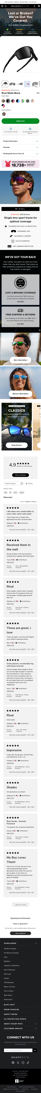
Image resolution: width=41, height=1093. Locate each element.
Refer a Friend (9, 986)
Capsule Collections (11, 965)
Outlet (6, 978)
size (5, 492)
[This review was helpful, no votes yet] (28, 530)
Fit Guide (6, 147)
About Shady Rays (13, 1024)
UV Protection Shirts (15, 1019)
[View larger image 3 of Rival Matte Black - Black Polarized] (20, 84)
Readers (7, 961)
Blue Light (9, 1005)
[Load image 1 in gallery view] (20, 59)
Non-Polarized (9, 969)
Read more (11, 685)
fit (10, 492)
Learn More (20, 301)
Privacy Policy (25, 1089)
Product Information (10, 141)
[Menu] (2, 6)
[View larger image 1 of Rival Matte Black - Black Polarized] (5, 84)
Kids (5, 957)
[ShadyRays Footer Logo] (20, 1057)
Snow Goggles (11, 1009)
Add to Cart (20, 121)
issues (22, 492)
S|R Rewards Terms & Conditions (11, 1089)
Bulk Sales (8, 995)
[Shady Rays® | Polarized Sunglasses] (20, 6)
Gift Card (7, 974)
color (15, 492)
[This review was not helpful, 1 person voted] (32, 892)
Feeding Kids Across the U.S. (13, 153)
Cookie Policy (34, 1089)
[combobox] (29, 502)
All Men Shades (10, 948)
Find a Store (8, 991)
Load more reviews (21, 905)
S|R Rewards (9, 982)
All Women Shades (11, 953)
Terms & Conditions (20, 1091)
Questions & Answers (20, 918)
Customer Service (13, 1028)
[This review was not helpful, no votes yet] (32, 530)
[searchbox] (12, 483)
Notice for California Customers (26, 1087)
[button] (20, 933)
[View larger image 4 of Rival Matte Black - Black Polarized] (34, 84)
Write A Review (20, 475)
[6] (27, 84)
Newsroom (8, 999)
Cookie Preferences (11, 1087)
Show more (7, 497)
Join (34, 1050)
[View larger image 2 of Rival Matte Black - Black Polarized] (12, 84)
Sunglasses (10, 943)
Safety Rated (10, 1014)
